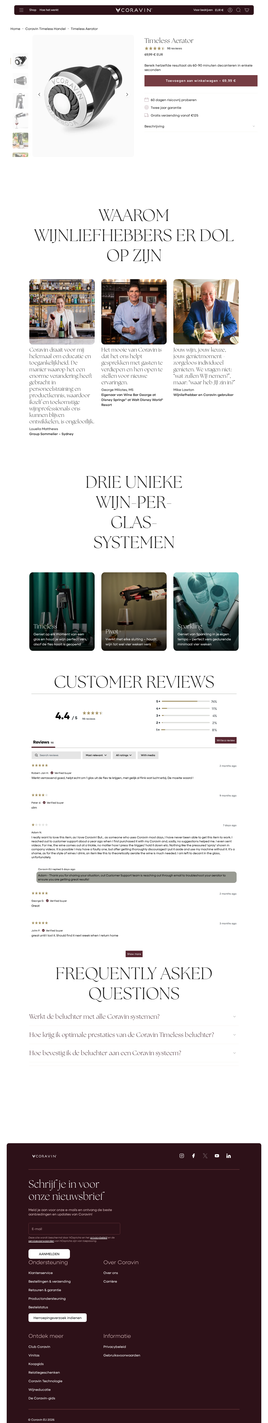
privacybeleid (98, 1237)
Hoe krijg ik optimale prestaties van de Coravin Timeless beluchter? (121, 1035)
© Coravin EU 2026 (41, 1420)
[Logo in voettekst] (44, 1156)
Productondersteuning (47, 1298)
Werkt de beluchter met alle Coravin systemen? (94, 1016)
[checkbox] (148, 755)
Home (15, 28)
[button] (238, 10)
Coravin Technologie (45, 1381)
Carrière (110, 1281)
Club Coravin (39, 1346)
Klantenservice (40, 1272)
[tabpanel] (134, 856)
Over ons (110, 1272)
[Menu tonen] (21, 10)
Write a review (226, 740)
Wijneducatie (39, 1389)
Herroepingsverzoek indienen (58, 1317)
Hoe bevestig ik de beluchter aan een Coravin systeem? (105, 1053)
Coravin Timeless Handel (45, 28)
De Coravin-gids (41, 1398)
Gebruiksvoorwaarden (121, 1355)
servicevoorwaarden (41, 1240)
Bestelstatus (38, 1307)
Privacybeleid (114, 1346)
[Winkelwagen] (247, 10)
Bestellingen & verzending (49, 1281)
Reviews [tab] (43, 742)
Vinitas (33, 1355)
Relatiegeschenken (44, 1372)
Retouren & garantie (44, 1290)
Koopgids (36, 1363)
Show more (134, 954)
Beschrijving (154, 126)
